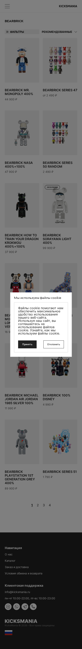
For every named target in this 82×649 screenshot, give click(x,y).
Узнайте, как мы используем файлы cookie (38, 331)
